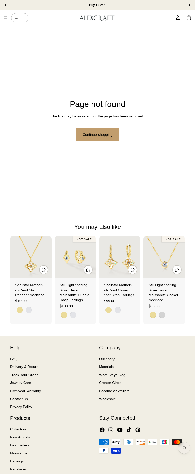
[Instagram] (111, 430)
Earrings (17, 461)
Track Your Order (24, 375)
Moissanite (18, 453)
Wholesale (107, 399)
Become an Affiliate (114, 391)
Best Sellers (19, 445)
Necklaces (18, 469)
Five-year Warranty (25, 391)
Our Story (107, 359)
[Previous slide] (15, 257)
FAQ (13, 359)
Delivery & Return (24, 367)
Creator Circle (110, 383)
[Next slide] (46, 257)
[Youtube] (120, 430)
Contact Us (19, 399)
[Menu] (6, 18)
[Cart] (188, 17)
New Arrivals (20, 437)
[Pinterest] (138, 430)
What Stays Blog (112, 375)
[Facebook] (102, 430)
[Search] (16, 17)
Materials (106, 367)
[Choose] (43, 269)
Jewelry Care (20, 383)
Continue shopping (98, 134)
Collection (18, 429)
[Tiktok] (129, 430)
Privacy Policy (21, 407)
